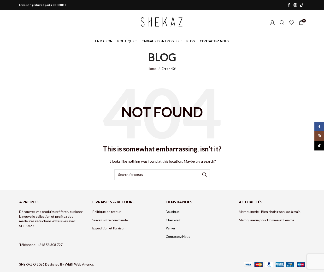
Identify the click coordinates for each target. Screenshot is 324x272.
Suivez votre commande (110, 220)
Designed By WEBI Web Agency (69, 264)
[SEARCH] (204, 174)
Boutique (173, 212)
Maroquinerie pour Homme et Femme (267, 220)
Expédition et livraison (108, 228)
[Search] (282, 22)
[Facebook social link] (289, 5)
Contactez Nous (178, 236)
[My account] (272, 22)
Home (152, 69)
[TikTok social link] (301, 5)
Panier (170, 228)
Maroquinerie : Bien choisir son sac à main (269, 212)
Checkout (173, 220)
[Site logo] (162, 22)
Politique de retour (106, 212)
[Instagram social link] (295, 5)
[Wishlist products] (291, 22)
